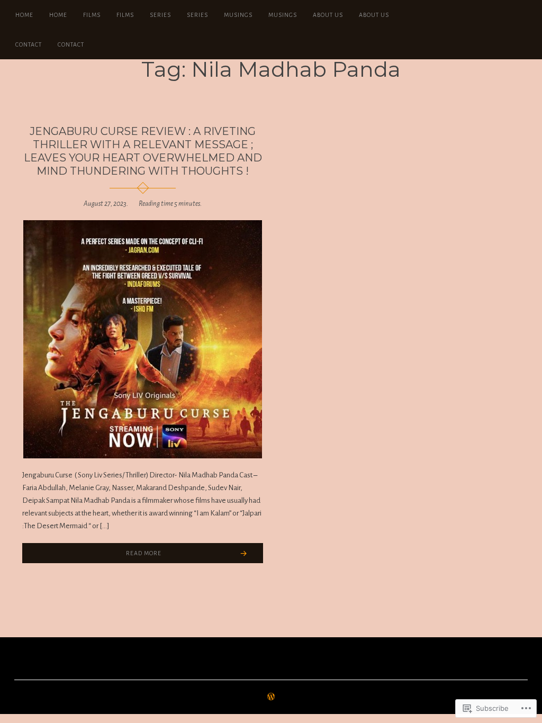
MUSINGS (238, 15)
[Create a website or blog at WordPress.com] (271, 697)
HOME (24, 15)
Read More (143, 553)
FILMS (92, 15)
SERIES (160, 15)
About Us (328, 15)
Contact (28, 44)
